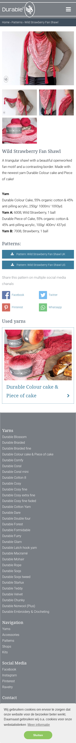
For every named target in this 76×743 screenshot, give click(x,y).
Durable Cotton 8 (14, 478)
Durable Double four (16, 518)
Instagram (9, 675)
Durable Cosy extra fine (18, 495)
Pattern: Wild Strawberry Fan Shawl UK (40, 254)
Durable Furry (11, 536)
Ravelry (7, 687)
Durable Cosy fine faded (19, 501)
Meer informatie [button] (39, 724)
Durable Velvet (12, 594)
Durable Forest (12, 524)
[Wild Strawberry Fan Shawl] (19, 102)
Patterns (8, 641)
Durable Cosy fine (14, 489)
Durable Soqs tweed (16, 577)
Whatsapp (55, 307)
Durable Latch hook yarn (19, 548)
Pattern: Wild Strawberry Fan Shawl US (40, 264)
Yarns (6, 629)
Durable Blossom (14, 437)
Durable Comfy (12, 460)
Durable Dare (11, 513)
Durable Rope (11, 565)
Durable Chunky (13, 600)
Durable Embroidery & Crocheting (25, 612)
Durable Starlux (13, 582)
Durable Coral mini (15, 472)
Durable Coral (11, 466)
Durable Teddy (12, 588)
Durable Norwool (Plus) (18, 606)
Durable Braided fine (16, 448)
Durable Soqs (11, 571)
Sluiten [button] (38, 735)
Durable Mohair (13, 559)
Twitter (53, 294)
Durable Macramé (15, 553)
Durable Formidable (16, 530)
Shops (6, 646)
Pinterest (17, 307)
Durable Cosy (11, 483)
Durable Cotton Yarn (16, 507)
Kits (5, 652)
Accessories (10, 635)
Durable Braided (13, 443)
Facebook (17, 294)
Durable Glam (12, 542)
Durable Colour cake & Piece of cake (32, 391)
